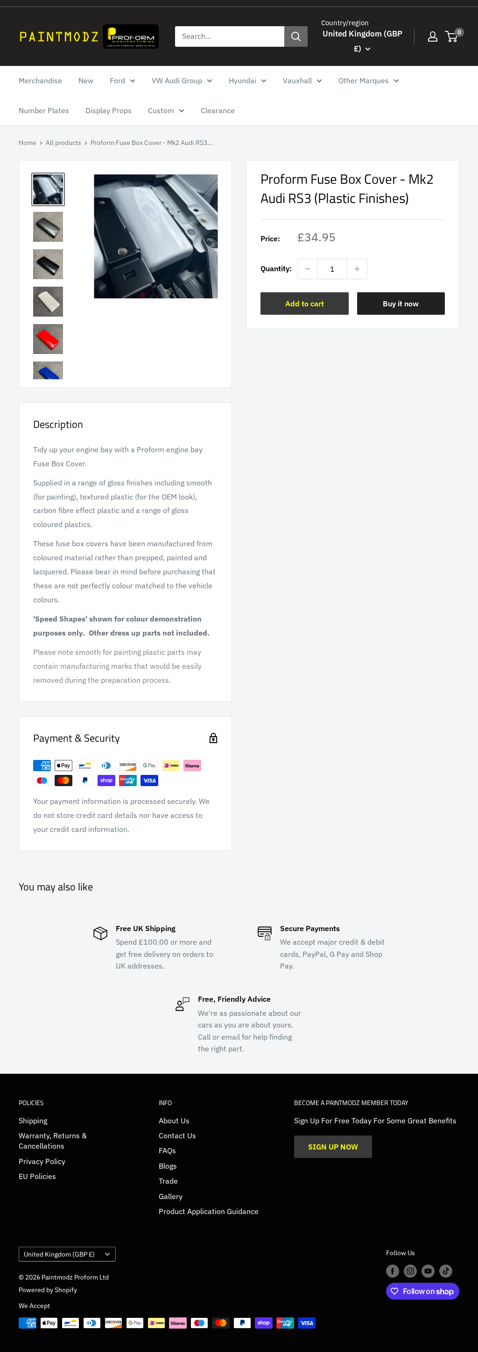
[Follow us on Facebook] (392, 1271)
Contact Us (177, 1135)
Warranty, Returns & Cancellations (53, 1140)
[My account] (432, 36)
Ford (117, 80)
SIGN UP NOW (333, 1146)
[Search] (296, 36)
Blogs (168, 1166)
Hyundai (242, 80)
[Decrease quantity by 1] (307, 269)
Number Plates (44, 110)
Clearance (218, 110)
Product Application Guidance (209, 1211)
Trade (168, 1181)
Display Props (108, 110)
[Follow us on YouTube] (428, 1271)
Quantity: (276, 268)
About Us (174, 1120)
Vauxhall (297, 80)
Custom (161, 110)
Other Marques (363, 80)
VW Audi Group (177, 80)
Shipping (33, 1120)
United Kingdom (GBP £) (59, 1254)
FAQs (167, 1150)
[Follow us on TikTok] (445, 1271)
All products (63, 142)
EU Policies (37, 1176)
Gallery (171, 1196)
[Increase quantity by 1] (357, 269)
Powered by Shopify (48, 1290)
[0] (451, 36)
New (85, 80)
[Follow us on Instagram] (410, 1271)
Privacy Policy (42, 1161)
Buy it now (401, 303)
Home (27, 142)
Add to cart (304, 303)
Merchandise (40, 80)
